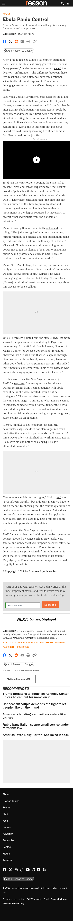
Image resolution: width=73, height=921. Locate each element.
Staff (5, 814)
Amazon (7, 860)
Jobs (5, 820)
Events (6, 807)
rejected (23, 59)
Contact (7, 847)
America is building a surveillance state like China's (34, 716)
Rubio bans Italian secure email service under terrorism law (36, 726)
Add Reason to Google (20, 50)
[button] (69, 3)
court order (26, 182)
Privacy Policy (51, 887)
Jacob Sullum (9, 34)
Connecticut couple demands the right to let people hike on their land (34, 705)
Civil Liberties (46, 642)
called (57, 68)
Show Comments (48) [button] (20, 679)
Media (6, 853)
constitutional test (30, 514)
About (6, 794)
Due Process (23, 647)
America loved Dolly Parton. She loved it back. (36, 735)
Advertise (8, 833)
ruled (24, 101)
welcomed (52, 228)
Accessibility (37, 887)
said (54, 64)
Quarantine (60, 642)
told (59, 497)
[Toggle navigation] (3, 3)
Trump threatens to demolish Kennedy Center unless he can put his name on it (36, 695)
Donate (7, 827)
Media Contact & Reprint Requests (21, 670)
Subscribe (50, 604)
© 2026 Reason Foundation (16, 887)
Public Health (9, 647)
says (21, 429)
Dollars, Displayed (36, 619)
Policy (6, 13)
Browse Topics (11, 801)
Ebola (13, 642)
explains (19, 383)
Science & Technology (28, 642)
